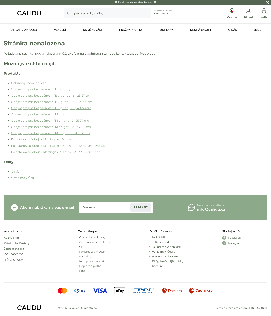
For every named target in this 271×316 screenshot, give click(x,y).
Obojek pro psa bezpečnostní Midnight (40, 114)
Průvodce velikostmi (165, 256)
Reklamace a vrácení (92, 251)
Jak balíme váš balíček (166, 247)
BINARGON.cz (258, 308)
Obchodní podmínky (92, 237)
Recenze (157, 266)
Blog (82, 270)
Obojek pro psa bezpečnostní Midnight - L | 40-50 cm (50, 133)
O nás (15, 171)
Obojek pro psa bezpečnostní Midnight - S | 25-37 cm (50, 120)
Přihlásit (141, 207)
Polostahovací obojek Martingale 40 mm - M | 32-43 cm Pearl (55, 152)
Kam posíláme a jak (92, 261)
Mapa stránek (89, 308)
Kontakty (85, 256)
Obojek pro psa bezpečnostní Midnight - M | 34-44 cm (51, 127)
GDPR (83, 247)
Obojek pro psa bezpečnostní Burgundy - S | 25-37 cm (50, 95)
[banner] (29, 13)
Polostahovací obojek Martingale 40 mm (41, 139)
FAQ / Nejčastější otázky (167, 261)
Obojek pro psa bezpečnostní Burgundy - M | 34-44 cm (51, 102)
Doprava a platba (90, 266)
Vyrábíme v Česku (24, 178)
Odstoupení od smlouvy (94, 242)
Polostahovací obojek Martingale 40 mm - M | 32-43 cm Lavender (59, 145)
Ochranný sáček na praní (29, 83)
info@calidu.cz (163, 10)
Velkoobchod (160, 242)
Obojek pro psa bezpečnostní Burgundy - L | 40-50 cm (51, 108)
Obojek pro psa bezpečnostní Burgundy (40, 89)
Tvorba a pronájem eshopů (231, 308)
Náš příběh (159, 237)
